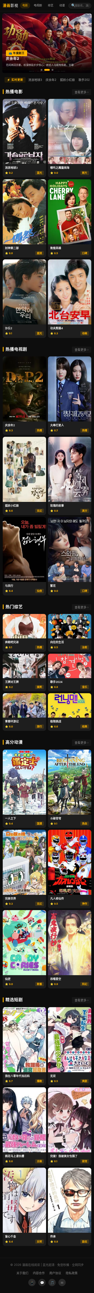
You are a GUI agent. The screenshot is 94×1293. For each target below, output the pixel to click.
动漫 (62, 5)
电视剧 (38, 5)
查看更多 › (82, 92)
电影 (25, 5)
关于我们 (22, 1273)
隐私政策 (72, 1273)
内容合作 (39, 1273)
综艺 (50, 5)
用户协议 (55, 1273)
